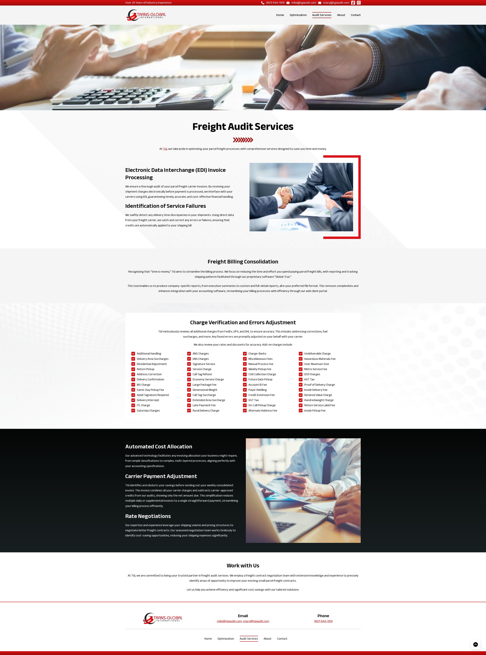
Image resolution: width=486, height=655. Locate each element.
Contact (356, 15)
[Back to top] (475, 644)
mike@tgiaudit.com (229, 621)
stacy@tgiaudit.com (256, 621)
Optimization (298, 15)
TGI (165, 149)
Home (280, 15)
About (341, 15)
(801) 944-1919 (323, 621)
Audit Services (321, 15)
